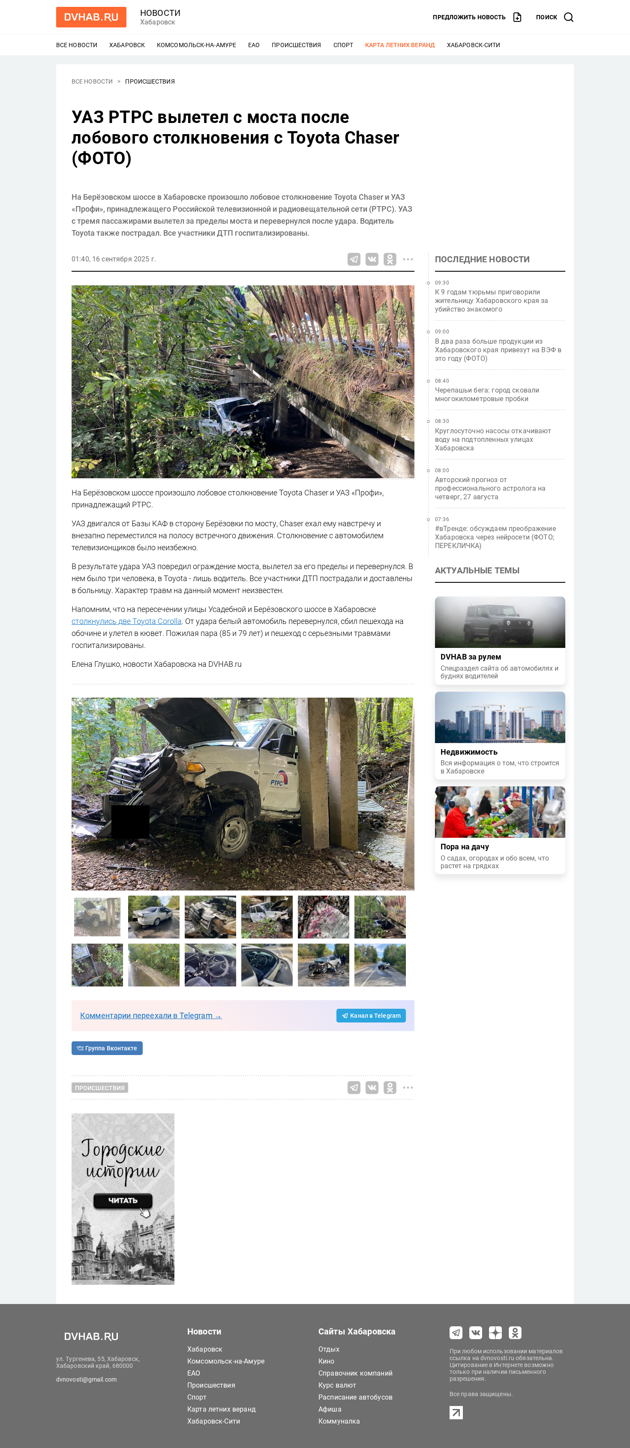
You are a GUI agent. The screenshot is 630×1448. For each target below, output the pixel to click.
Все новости (76, 45)
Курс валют (337, 1385)
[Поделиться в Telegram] (354, 259)
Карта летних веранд (400, 45)
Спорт (343, 45)
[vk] (475, 1332)
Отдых (328, 1349)
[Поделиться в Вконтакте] (372, 259)
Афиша (330, 1409)
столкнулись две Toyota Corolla (127, 621)
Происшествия (296, 45)
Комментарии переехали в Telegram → (151, 1015)
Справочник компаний (355, 1373)
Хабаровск (127, 45)
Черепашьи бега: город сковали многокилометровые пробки (487, 394)
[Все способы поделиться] (408, 259)
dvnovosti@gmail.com (86, 1379)
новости (160, 13)
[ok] (515, 1332)
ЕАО (254, 45)
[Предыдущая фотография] (405, 794)
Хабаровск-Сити (473, 45)
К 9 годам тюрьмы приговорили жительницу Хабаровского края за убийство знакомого (492, 300)
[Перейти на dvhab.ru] (91, 17)
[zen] (495, 1332)
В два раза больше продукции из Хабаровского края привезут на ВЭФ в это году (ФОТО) (498, 350)
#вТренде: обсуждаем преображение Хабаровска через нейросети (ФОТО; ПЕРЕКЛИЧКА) (495, 537)
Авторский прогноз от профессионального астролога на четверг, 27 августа (490, 488)
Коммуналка (339, 1421)
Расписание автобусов (355, 1397)
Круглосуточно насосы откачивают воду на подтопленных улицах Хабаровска (493, 439)
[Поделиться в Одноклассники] (390, 259)
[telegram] (456, 1332)
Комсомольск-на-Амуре (196, 45)
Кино (326, 1361)
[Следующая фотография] (80, 794)
